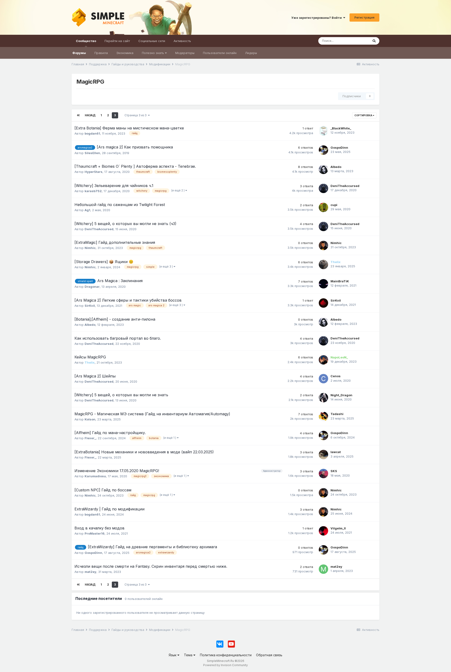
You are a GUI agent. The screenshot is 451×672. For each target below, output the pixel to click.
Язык (173, 655)
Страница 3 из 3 (136, 115)
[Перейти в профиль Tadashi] (323, 416)
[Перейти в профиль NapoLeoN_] (323, 360)
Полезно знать (153, 53)
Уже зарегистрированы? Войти (317, 17)
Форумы (79, 53)
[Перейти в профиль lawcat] (323, 454)
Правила (101, 53)
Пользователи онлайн (220, 53)
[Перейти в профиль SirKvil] (323, 303)
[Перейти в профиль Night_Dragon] (323, 397)
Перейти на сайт (117, 41)
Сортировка (363, 115)
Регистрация (364, 17)
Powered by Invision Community (225, 665)
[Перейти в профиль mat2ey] (323, 569)
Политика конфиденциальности (226, 655)
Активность (182, 41)
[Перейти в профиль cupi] (323, 207)
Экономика (124, 53)
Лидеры (251, 53)
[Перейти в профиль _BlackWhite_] (323, 131)
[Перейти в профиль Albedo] (323, 169)
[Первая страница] (78, 115)
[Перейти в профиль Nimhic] (323, 245)
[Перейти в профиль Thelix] (323, 264)
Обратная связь (269, 655)
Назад (90, 115)
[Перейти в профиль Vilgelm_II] (323, 531)
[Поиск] (374, 41)
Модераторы (184, 53)
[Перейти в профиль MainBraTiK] (323, 283)
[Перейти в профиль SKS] (323, 473)
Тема (188, 655)
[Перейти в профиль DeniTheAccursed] (323, 188)
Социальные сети (151, 41)
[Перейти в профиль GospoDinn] (323, 150)
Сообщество (86, 41)
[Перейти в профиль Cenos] (323, 378)
